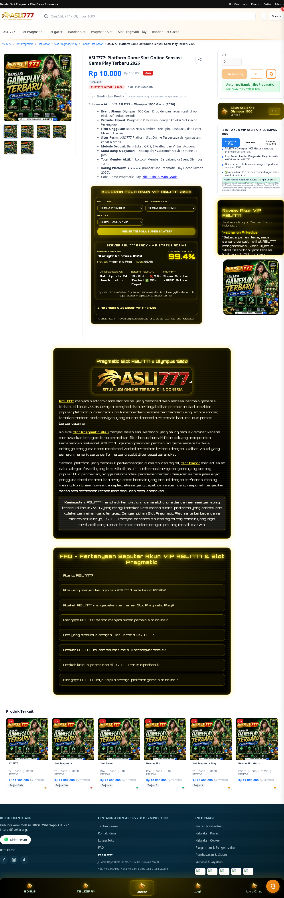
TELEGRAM (86, 891)
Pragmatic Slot (101, 32)
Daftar (268, 4)
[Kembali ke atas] (274, 875)
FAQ (101, 848)
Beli (256, 74)
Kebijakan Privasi (207, 833)
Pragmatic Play (231, 142)
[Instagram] (14, 860)
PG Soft (250, 142)
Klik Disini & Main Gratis (160, 177)
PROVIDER (104, 201)
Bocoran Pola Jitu (271, 142)
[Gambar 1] (11, 131)
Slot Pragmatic (238, 4)
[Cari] (46, 16)
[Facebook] (4, 860)
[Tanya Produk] (271, 74)
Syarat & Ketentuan (209, 826)
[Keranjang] (264, 16)
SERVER (102, 215)
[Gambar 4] (59, 131)
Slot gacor (55, 32)
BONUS (30, 891)
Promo (255, 4)
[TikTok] (24, 860)
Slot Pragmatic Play (132, 32)
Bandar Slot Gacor (165, 32)
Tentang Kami (108, 826)
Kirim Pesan (18, 840)
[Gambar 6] (27, 147)
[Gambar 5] (11, 147)
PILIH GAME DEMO (156, 201)
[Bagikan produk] (199, 59)
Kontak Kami (107, 833)
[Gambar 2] (27, 131)
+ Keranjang (234, 74)
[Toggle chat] (273, 886)
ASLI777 (9, 32)
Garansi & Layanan (209, 862)
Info (274, 111)
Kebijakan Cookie (208, 840)
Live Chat (254, 891)
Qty (224, 55)
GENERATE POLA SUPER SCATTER (147, 231)
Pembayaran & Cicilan (211, 855)
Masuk (279, 4)
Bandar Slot (76, 32)
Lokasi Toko (106, 840)
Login (198, 891)
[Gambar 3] (43, 131)
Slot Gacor (44, 44)
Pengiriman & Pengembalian (216, 848)
